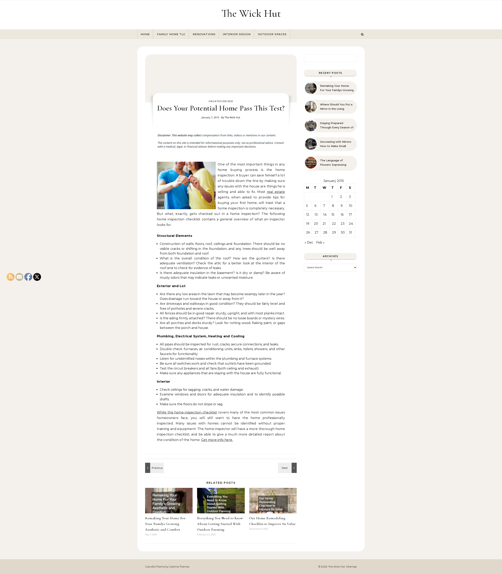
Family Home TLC (171, 34)
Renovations (204, 34)
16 (342, 214)
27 (316, 232)
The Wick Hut (251, 13)
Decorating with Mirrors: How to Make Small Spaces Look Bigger (336, 144)
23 (343, 223)
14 (325, 214)
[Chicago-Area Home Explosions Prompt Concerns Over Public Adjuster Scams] (154, 468)
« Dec (309, 242)
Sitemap (351, 566)
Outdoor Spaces (272, 34)
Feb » (320, 242)
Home (145, 34)
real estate (276, 192)
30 (343, 232)
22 (334, 223)
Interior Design (237, 34)
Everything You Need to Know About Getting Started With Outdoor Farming (220, 524)
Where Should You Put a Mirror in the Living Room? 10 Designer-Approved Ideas (336, 107)
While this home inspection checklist (187, 412)
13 (316, 214)
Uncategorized (221, 101)
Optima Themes (179, 566)
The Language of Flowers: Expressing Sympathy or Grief (333, 163)
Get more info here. (217, 440)
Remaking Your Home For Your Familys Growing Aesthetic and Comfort (165, 524)
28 (325, 232)
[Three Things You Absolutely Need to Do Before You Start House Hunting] (288, 468)
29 (334, 232)
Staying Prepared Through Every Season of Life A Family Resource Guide (336, 125)
